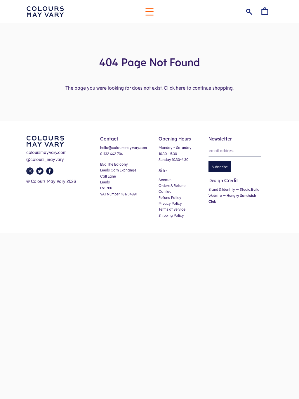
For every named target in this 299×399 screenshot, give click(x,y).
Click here (174, 88)
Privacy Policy (170, 203)
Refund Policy (170, 197)
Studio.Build (249, 189)
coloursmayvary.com (46, 152)
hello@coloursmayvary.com (123, 147)
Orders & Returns (172, 185)
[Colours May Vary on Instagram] (30, 173)
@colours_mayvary (45, 159)
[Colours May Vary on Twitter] (40, 173)
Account (166, 179)
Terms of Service (172, 209)
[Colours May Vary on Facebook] (50, 173)
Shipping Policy (171, 215)
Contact (166, 191)
